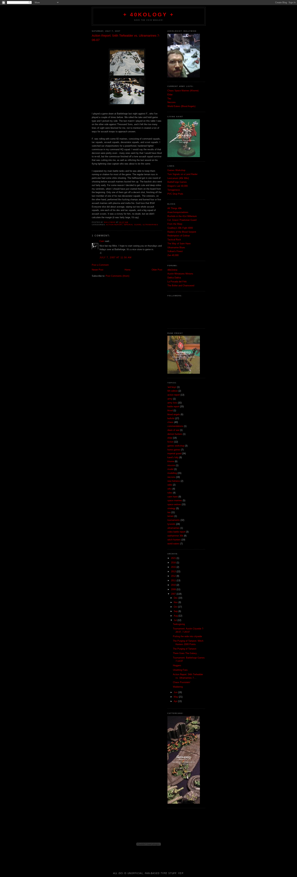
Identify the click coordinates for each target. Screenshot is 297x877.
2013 (174, 571)
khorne (170, 461)
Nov (176, 602)
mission (171, 465)
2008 (174, 589)
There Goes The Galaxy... (186, 653)
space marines (174, 500)
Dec (176, 598)
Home (127, 269)
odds (169, 484)
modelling (172, 473)
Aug (176, 615)
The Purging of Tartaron (184, 648)
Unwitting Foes (180, 670)
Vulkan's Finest (175, 251)
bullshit (170, 418)
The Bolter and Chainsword (180, 285)
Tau (169, 98)
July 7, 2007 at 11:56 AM (115, 257)
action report (114, 225)
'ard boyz (171, 387)
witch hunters (174, 539)
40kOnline (172, 270)
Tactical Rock (174, 239)
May (176, 696)
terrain (170, 516)
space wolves (174, 504)
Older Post (157, 269)
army (169, 398)
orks (169, 488)
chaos (170, 422)
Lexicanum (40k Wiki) (178, 178)
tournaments (173, 520)
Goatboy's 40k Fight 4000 (180, 228)
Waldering (178, 686)
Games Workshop (176, 170)
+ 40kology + (148, 15)
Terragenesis (173, 190)
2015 (174, 567)
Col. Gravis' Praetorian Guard (181, 220)
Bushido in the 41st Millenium (182, 216)
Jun (176, 692)
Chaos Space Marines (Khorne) (183, 90)
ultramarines (150, 225)
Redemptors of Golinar (178, 235)
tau (168, 512)
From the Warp (174, 224)
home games (173, 449)
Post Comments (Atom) (117, 276)
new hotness (173, 481)
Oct (176, 606)
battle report (173, 406)
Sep (176, 611)
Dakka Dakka (174, 277)
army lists (172, 402)
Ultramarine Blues (176, 247)
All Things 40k (174, 208)
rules (169, 492)
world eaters (173, 543)
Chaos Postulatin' (181, 682)
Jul (175, 620)
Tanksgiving (179, 624)
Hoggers (177, 665)
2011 (174, 580)
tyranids (171, 524)
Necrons (171, 102)
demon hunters (174, 434)
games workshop (175, 445)
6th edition (172, 391)
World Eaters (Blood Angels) (181, 106)
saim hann (172, 496)
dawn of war (173, 430)
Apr (176, 701)
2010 (174, 585)
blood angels (173, 414)
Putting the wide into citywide (187, 636)
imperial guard (132, 225)
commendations (175, 426)
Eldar (170, 94)
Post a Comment (100, 265)
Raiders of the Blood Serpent (181, 232)
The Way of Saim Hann (179, 243)
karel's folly (173, 457)
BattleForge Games (177, 182)
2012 (174, 576)
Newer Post (97, 269)
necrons (171, 477)
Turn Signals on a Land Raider (182, 174)
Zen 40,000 (173, 255)
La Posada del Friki (177, 281)
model (170, 469)
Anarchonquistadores (177, 212)
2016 (174, 562)
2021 (174, 558)
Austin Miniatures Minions (180, 273)
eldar (169, 438)
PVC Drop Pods (175, 194)
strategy (171, 508)
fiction (170, 441)
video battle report (176, 531)
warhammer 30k (175, 535)
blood (170, 410)
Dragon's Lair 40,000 (177, 186)
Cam (102, 241)
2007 (174, 594)
